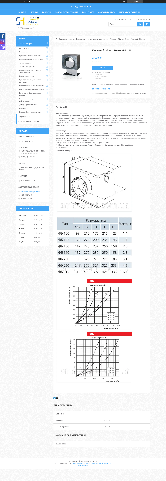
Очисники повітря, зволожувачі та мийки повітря (31, 100)
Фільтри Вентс (123, 39)
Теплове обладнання (27, 67)
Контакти (46, 12)
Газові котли (23, 108)
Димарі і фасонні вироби (28, 105)
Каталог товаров (25, 43)
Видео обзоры (24, 116)
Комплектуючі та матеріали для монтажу (31, 94)
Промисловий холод (26, 76)
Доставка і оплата (106, 12)
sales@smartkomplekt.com (30, 192)
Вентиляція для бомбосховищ (30, 112)
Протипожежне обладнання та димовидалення (30, 71)
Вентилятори (24, 52)
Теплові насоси (25, 63)
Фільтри (113, 39)
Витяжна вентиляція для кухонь (31, 59)
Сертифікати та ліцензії (129, 12)
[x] (57, 399)
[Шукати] (140, 24)
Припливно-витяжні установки (30, 56)
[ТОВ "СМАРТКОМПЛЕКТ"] (27, 21)
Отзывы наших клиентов (28, 121)
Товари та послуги (66, 39)
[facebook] (54, 399)
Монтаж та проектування (66, 12)
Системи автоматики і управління (31, 86)
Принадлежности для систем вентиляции (91, 39)
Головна (22, 12)
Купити (102, 68)
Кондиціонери (24, 48)
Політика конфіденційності (101, 463)
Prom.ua (94, 461)
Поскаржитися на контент (82, 463)
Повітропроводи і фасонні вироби (31, 89)
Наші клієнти (88, 12)
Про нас (34, 12)
